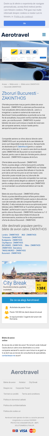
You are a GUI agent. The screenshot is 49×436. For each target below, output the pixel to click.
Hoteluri (22, 382)
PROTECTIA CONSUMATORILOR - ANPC (25, 423)
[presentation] (14, 51)
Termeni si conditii (11, 394)
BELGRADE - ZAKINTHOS (12, 245)
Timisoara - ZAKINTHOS (12, 237)
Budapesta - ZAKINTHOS (12, 240)
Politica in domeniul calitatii (15, 400)
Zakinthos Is (23, 147)
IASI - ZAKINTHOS (29, 235)
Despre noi (8, 388)
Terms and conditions (31, 394)
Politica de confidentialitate (15, 405)
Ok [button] (24, 23)
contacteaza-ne (8, 355)
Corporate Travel (23, 388)
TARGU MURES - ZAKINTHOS (14, 250)
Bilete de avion (10, 382)
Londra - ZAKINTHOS (10, 235)
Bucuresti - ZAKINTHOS (11, 253)
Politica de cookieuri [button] (23, 16)
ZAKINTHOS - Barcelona (12, 248)
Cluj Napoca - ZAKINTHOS (12, 243)
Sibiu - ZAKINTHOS (32, 245)
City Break (33, 382)
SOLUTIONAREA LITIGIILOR (24, 425)
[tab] (14, 52)
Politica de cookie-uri (12, 411)
